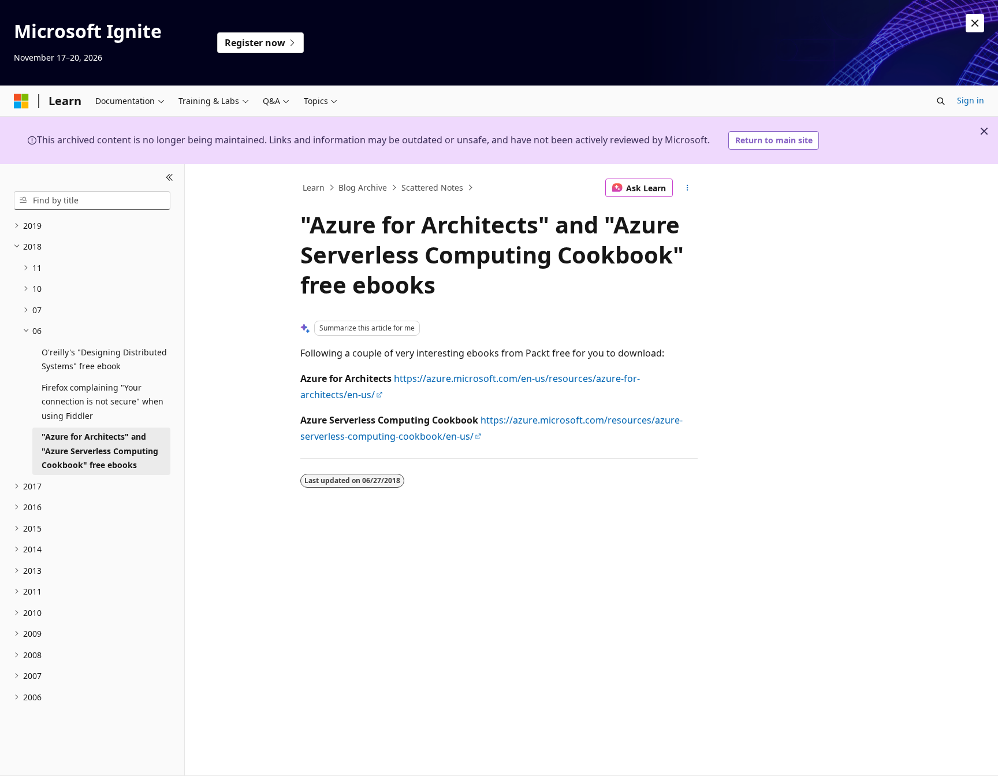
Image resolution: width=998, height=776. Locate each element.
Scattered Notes (432, 187)
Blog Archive (362, 187)
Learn (314, 187)
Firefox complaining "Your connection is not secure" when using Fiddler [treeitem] (102, 401)
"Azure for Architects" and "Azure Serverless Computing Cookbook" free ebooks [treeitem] (100, 450)
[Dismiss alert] (975, 23)
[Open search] (940, 101)
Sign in (970, 100)
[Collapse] (169, 178)
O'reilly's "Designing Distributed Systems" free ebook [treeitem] (104, 359)
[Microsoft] (21, 101)
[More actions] (687, 188)
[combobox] (92, 200)
